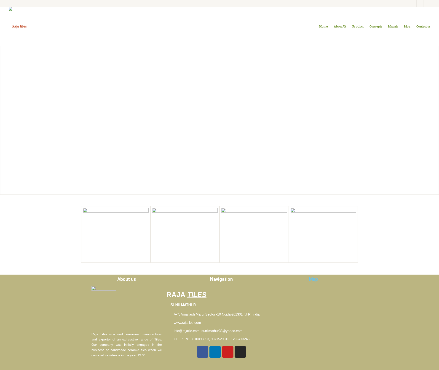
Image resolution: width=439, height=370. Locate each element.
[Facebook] (413, 3)
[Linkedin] (426, 3)
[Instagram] (420, 3)
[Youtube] (227, 352)
